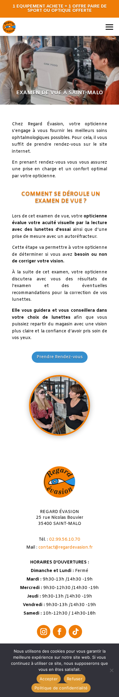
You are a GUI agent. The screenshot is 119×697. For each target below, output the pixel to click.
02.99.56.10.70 (64, 540)
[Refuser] (111, 670)
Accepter (49, 678)
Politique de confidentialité (61, 687)
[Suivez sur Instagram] (43, 631)
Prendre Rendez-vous (60, 357)
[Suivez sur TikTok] (75, 631)
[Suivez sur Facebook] (59, 631)
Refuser (74, 678)
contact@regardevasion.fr (65, 547)
